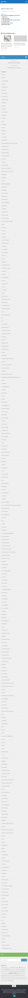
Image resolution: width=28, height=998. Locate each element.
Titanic (3, 898)
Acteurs (4, 84)
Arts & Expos (5, 112)
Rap (3, 755)
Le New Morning (5, 558)
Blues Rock (4, 187)
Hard (3, 442)
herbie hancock (20, 973)
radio (3, 748)
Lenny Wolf (4, 583)
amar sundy (9, 967)
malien (24, 975)
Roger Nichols (5, 814)
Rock (3, 789)
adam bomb (4, 967)
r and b (3, 742)
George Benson (5, 405)
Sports (3, 842)
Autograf (4, 124)
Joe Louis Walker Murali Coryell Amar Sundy (11, 505)
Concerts (4, 274)
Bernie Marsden (5, 155)
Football (4, 389)
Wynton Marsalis (5, 945)
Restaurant (4, 767)
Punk (3, 739)
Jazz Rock (4, 496)
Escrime (4, 361)
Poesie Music (5, 723)
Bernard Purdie (5, 152)
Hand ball (4, 439)
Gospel (3, 421)
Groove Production (6, 433)
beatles (17, 967)
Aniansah (4, 102)
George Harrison (5, 408)
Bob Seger (4, 190)
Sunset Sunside (5, 861)
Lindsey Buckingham (6, 589)
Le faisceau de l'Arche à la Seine (8, 552)
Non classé (4, 673)
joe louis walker (7, 975)
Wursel (3, 942)
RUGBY (3, 820)
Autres (3, 127)
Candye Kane (5, 212)
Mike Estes (4, 623)
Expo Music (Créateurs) (7, 364)
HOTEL (3, 464)
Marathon (4, 614)
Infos (2, 5)
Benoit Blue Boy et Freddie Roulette (9, 143)
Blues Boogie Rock (6, 184)
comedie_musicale (6, 268)
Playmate (4, 720)
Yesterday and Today (6, 948)
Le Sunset (4, 567)
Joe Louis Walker (5, 502)
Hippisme (4, 461)
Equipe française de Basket (8, 358)
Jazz (3, 480)
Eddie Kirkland (5, 349)
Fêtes (3, 380)
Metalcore (4, 617)
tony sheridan (5, 980)
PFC (3, 714)
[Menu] (26, 1)
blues (21, 968)
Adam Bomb (5, 87)
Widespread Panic (6, 935)
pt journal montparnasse (7, 736)
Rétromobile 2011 (6, 770)
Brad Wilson (4, 196)
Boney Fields (5, 193)
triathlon (4, 917)
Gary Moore (4, 402)
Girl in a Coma (5, 411)
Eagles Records (5, 346)
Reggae (4, 761)
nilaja (18, 977)
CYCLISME (4, 290)
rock (5, 978)
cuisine (3, 286)
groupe (4, 973)
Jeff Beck (4, 499)
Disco (3, 311)
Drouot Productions (6, 333)
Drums (3, 340)
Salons (3, 826)
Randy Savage (5, 751)
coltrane (15, 969)
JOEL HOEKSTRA (5, 508)
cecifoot (4, 233)
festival (16, 971)
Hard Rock (4, 449)
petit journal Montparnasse (8, 711)
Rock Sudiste (5, 808)
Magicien (4, 611)
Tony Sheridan (5, 911)
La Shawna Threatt (6, 545)
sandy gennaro (14, 978)
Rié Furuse (4, 776)
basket (3, 134)
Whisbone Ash (5, 929)
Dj (2, 318)
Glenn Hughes (5, 418)
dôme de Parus (5, 327)
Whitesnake (4, 932)
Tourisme (4, 914)
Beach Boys (4, 140)
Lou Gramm (4, 602)
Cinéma (3, 255)
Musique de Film (5, 655)
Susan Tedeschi (5, 867)
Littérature (4, 595)
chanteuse (12, 969)
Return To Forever (6, 773)
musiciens (15, 977)
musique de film (5, 652)
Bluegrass (4, 177)
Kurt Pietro (4, 527)
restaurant (2, 978)
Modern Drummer (6, 633)
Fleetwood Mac (5, 386)
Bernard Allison (5, 149)
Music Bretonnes (5, 639)
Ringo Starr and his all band (8, 779)
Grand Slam (4, 424)
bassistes (4, 137)
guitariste (13, 973)
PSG (3, 733)
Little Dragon (5, 598)
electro (3, 352)
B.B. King (4, 130)
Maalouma (20, 975)
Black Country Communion (7, 171)
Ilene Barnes (5, 467)
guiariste (7, 973)
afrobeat (4, 90)
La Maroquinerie (5, 536)
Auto (3, 121)
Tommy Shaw (5, 904)
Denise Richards (5, 305)
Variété (3, 923)
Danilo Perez (5, 296)
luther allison (16, 975)
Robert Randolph (5, 786)
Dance (3, 293)
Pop (3, 726)
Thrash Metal (5, 892)
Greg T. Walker (5, 427)
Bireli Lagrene (5, 165)
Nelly (8, 21)
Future (11, 23)
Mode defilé (4, 630)
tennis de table (5, 879)
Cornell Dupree (5, 277)
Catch (3, 224)
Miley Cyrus (3, 14)
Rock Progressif (5, 804)
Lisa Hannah (4, 592)
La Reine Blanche (5, 539)
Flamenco (4, 383)
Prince (3, 730)
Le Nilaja (4, 561)
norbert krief (21, 977)
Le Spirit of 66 (5, 564)
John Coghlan (5, 511)
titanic (2, 980)
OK (14, 996)
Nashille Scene (5, 661)
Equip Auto (4, 355)
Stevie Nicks (4, 845)
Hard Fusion (4, 446)
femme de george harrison (11, 971)
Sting (3, 848)
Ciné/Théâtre (5, 252)
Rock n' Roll (4, 801)
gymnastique (5, 436)
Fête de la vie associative (7, 374)
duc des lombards (20, 969)
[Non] (26, 993)
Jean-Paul (5, 11)
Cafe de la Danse (5, 202)
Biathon (4, 162)
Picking (3, 717)
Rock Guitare (5, 798)
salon (10, 978)
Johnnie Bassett (5, 514)
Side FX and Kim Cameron (7, 833)
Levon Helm (4, 586)
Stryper (3, 851)
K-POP (3, 524)
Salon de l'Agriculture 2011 (7, 823)
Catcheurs (4, 227)
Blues (3, 180)
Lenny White (5, 580)
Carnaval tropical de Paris (7, 221)
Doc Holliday (4, 324)
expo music (4, 971)
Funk (3, 396)
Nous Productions (6, 680)
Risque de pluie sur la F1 (7, 783)
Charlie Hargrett (5, 240)
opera (3, 689)
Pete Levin (4, 705)
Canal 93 (4, 208)
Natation (4, 664)
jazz (3, 975)
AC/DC (3, 77)
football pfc (4, 393)
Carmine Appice (5, 218)
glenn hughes (21, 971)
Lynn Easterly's (5, 608)
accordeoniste (5, 81)
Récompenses (5, 758)
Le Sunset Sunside (6, 570)
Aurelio (3, 118)
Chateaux (4, 246)
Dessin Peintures (6, 308)
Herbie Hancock (5, 455)
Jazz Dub (4, 489)
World (3, 939)
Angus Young (5, 99)
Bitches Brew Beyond (6, 168)
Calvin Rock (4, 205)
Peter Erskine (5, 708)
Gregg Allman (5, 430)
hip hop (3, 458)
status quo (18, 978)
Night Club (4, 670)
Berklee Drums (5, 146)
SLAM (3, 836)
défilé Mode (4, 302)
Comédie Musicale (6, 265)
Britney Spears (16, 20)
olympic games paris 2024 (7, 686)
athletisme (4, 115)
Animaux (4, 105)
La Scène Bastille (5, 542)
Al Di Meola (4, 93)
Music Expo (4, 642)
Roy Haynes (4, 817)
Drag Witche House (6, 330)
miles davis (3, 977)
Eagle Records (5, 343)
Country (4, 280)
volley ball (4, 926)
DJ (2, 321)
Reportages (4, 764)
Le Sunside (4, 574)
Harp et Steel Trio (6, 452)
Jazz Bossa (4, 486)
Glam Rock (4, 414)
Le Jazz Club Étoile (6, 555)
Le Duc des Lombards (6, 549)
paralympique (5, 698)
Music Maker (5, 645)
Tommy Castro (5, 901)
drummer (4, 336)
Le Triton (4, 577)
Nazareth (4, 667)
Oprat (3, 692)
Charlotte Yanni (5, 243)
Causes (3, 230)
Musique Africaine (6, 648)
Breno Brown (5, 199)
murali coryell (8, 977)
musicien (12, 977)
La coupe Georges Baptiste (8, 533)
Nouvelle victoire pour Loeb (8, 683)
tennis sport (4, 882)
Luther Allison (5, 605)
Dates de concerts (6, 299)
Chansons (4, 237)
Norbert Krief (5, 676)
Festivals (4, 371)
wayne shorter (11, 980)
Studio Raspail (5, 854)
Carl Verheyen (5, 215)
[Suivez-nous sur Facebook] (26, 57)
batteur (13, 967)
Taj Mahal (25, 978)
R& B (3, 745)
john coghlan (11, 975)
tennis (3, 876)
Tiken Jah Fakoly (5, 895)
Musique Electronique (6, 658)
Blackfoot (4, 174)
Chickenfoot (4, 249)
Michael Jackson (5, 620)
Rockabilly (4, 811)
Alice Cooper (4, 96)
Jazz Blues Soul (5, 483)
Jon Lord (4, 517)
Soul (3, 839)
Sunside (4, 864)
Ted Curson (4, 870)
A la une (4, 74)
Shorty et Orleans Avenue (7, 829)
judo (3, 520)
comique (4, 271)
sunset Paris (22, 978)
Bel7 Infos (3, 1)
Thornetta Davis (5, 889)
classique (4, 262)
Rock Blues (4, 795)
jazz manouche (5, 492)
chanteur (7, 969)
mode (3, 627)
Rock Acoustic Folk (6, 792)
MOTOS (4, 636)
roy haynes (8, 978)
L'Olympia (4, 530)
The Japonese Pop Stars (7, 886)
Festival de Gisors (6, 368)
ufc (3, 920)
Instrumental (5, 474)
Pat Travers (4, 701)
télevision (4, 873)
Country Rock (5, 283)
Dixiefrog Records (6, 315)
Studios (3, 857)
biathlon (4, 159)
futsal (3, 399)
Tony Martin (4, 907)
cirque (3, 258)
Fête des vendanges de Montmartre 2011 (11, 377)
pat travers (25, 977)
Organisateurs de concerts (7, 695)
